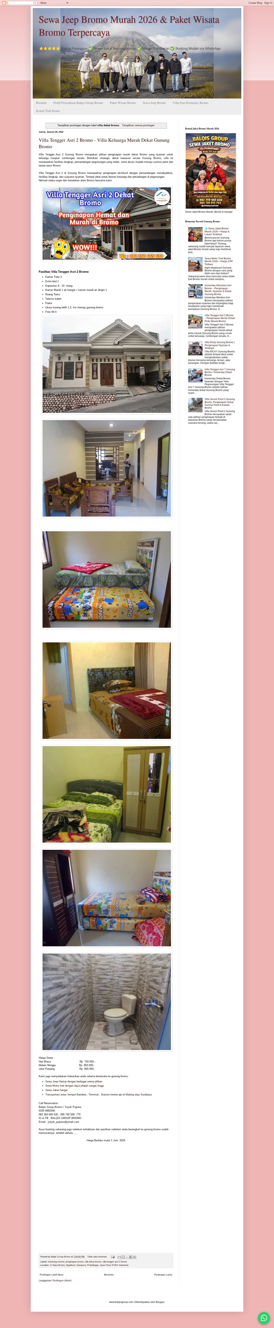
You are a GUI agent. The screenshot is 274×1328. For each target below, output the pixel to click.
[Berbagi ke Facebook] (131, 1257)
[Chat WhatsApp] (264, 1318)
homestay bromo (56, 1261)
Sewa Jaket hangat (56, 1090)
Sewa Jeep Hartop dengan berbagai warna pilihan (74, 1081)
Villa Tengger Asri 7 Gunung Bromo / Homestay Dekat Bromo (220, 372)
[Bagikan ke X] (127, 1257)
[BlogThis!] (123, 1257)
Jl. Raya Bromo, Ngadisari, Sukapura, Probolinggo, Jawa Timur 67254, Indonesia (89, 1265)
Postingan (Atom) (62, 1280)
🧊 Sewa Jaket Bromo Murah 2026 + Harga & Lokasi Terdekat (217, 231)
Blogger (160, 1302)
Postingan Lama (163, 1274)
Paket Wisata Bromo (123, 102)
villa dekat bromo (93, 1261)
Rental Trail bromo (48, 111)
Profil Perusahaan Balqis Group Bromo (78, 102)
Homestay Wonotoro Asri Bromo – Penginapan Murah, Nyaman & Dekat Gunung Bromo (218, 289)
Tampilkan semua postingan (138, 125)
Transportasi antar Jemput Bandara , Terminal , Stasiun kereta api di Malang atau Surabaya (98, 1094)
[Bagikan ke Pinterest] (135, 1257)
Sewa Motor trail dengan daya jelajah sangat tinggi (75, 1085)
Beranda (41, 102)
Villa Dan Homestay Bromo (190, 102)
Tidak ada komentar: (97, 1256)
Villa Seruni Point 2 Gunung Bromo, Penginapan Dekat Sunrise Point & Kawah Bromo (220, 403)
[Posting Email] (112, 1256)
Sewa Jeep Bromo (154, 102)
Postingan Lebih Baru (51, 1274)
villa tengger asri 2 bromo (114, 1261)
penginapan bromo (75, 1261)
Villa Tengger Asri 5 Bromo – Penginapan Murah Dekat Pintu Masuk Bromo (220, 318)
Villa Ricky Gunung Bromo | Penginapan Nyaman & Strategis (219, 345)
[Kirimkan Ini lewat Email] (119, 1257)
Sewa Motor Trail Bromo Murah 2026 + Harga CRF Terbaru (219, 261)
